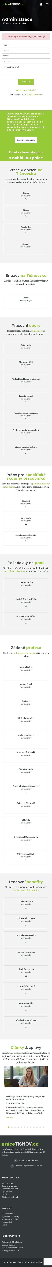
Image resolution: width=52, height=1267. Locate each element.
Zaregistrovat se (33, 94)
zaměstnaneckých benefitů (26, 890)
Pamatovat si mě (12, 67)
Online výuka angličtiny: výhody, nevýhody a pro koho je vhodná (25, 1098)
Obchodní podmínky (10, 1197)
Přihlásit (26, 82)
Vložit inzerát (7, 1183)
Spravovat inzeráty (10, 1186)
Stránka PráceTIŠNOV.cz (28, 1160)
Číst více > (10, 1118)
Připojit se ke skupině (26, 140)
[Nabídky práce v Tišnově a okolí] (13, 4)
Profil (4, 1194)
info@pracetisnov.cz (10, 1250)
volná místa (36, 331)
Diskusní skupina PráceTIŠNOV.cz (28, 1166)
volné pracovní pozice (24, 653)
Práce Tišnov (20, 1103)
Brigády (12, 275)
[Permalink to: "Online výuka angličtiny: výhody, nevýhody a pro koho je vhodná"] (26, 1076)
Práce (14, 170)
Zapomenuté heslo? (27, 90)
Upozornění (7, 1191)
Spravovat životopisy (10, 1217)
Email (4, 45)
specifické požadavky (14, 571)
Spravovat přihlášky (10, 1189)
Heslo (4, 56)
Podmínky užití (34, 1262)
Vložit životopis (8, 1214)
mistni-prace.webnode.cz (12, 1248)
